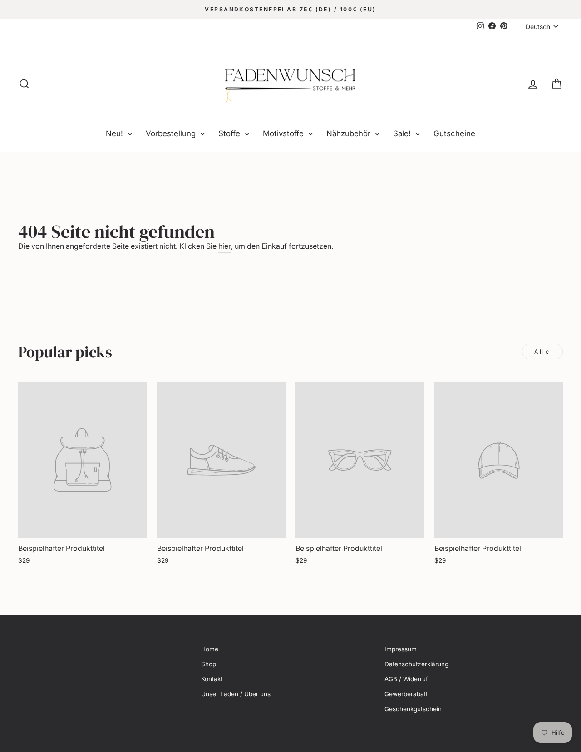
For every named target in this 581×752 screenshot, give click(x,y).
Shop (208, 664)
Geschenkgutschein (413, 709)
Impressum (400, 649)
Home (209, 649)
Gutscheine (454, 133)
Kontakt (211, 679)
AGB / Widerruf (406, 679)
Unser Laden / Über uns (236, 694)
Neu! (115, 133)
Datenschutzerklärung (416, 664)
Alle (542, 351)
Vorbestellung (172, 133)
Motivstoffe (284, 133)
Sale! (403, 133)
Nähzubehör (349, 133)
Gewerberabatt (406, 694)
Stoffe (230, 133)
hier (224, 246)
